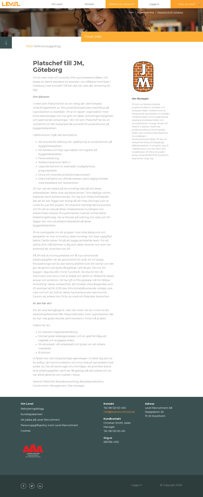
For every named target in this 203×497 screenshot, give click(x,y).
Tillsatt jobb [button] (93, 36)
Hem (131, 12)
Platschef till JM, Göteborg (170, 12)
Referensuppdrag (145, 12)
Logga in (136, 485)
